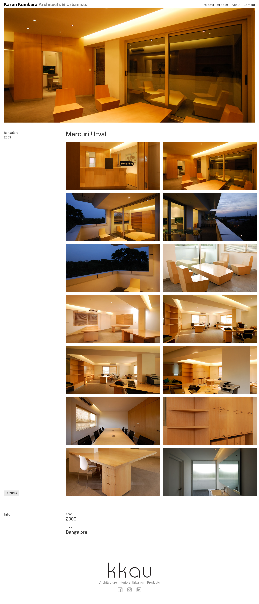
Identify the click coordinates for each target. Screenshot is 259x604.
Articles (223, 5)
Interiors (11, 493)
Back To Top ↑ (233, 496)
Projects (207, 5)
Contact (249, 5)
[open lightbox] (113, 166)
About (236, 5)
